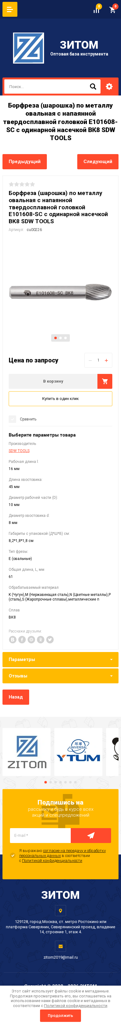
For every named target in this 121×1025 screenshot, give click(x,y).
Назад (16, 697)
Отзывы (18, 676)
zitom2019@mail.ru (60, 957)
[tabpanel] (60, 292)
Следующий (97, 161)
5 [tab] (65, 782)
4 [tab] (60, 782)
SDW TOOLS (19, 451)
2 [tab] (60, 338)
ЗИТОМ (79, 45)
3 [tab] (65, 338)
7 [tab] (75, 782)
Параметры (22, 659)
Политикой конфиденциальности (52, 860)
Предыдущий (25, 161)
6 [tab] (70, 782)
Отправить (91, 835)
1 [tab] (55, 338)
